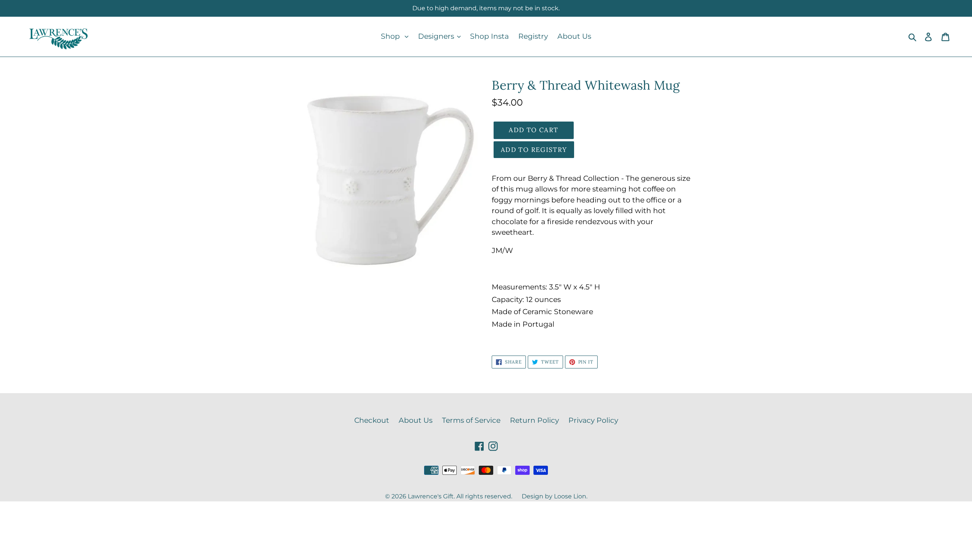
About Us (415, 420)
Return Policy (534, 420)
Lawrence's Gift (431, 496)
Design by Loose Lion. (554, 496)
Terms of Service (471, 420)
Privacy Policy (593, 420)
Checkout (371, 420)
